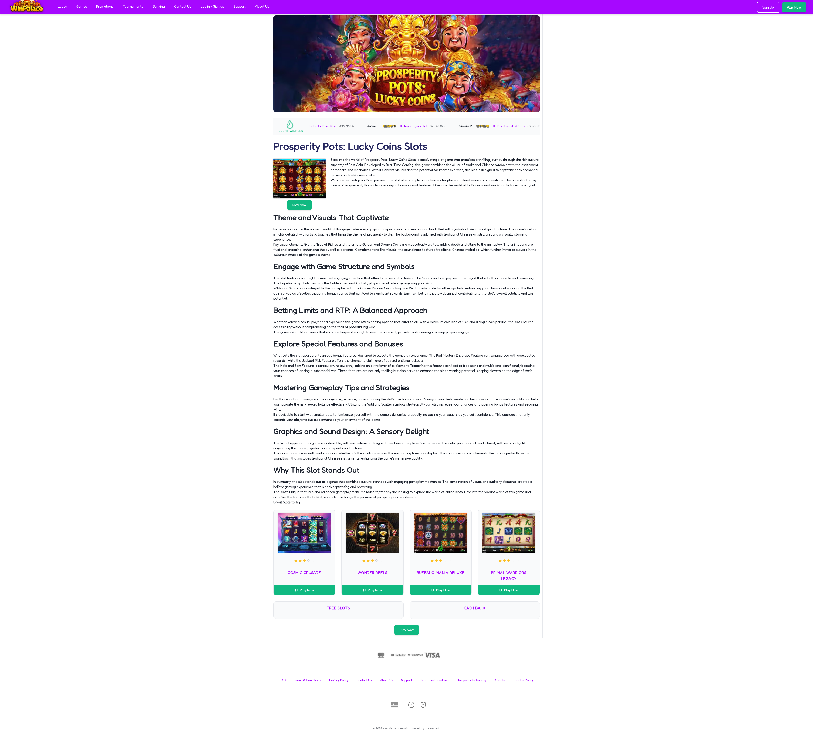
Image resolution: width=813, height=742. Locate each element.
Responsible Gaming (472, 680)
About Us (262, 6)
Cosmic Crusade (304, 572)
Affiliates (500, 680)
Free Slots (338, 608)
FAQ (283, 680)
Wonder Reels (372, 572)
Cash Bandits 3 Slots (482, 126)
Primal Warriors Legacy (508, 575)
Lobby (62, 6)
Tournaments (133, 6)
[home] (28, 11)
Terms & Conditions (307, 680)
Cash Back (474, 608)
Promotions (105, 6)
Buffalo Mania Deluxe (440, 572)
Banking (159, 6)
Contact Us (182, 6)
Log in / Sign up (212, 6)
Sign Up (768, 7)
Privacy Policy (338, 680)
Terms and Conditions (435, 680)
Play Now (794, 7)
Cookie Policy (524, 680)
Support (240, 6)
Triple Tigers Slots (387, 126)
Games (81, 6)
